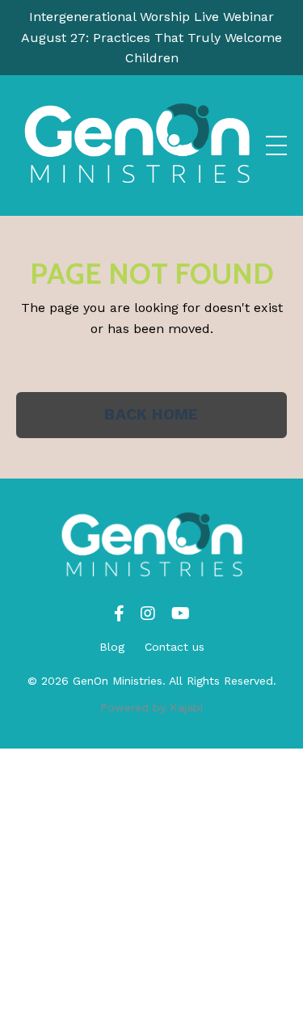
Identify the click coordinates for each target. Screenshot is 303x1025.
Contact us (174, 646)
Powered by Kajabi (151, 707)
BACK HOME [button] (151, 414)
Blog (111, 646)
